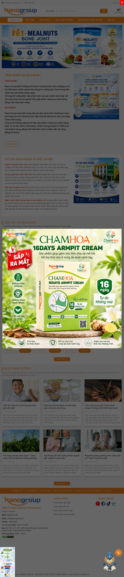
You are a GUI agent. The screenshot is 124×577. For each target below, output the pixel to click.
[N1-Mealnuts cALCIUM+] (7, 569)
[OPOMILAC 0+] (7, 554)
